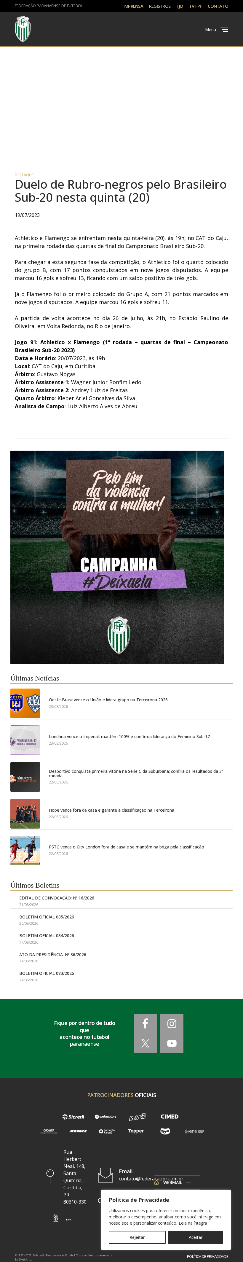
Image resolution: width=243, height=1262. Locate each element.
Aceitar (195, 1237)
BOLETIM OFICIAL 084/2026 (46, 935)
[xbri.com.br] (78, 1131)
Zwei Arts (25, 1259)
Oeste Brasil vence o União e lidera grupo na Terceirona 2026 (108, 699)
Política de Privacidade (207, 1256)
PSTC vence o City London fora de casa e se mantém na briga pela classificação (126, 847)
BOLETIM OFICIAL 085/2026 (46, 917)
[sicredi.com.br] (73, 1116)
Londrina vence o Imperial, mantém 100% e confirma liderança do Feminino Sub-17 (129, 736)
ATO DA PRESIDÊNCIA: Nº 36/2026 (52, 954)
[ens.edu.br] (194, 1131)
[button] (56, 1218)
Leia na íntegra (193, 1223)
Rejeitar (137, 1237)
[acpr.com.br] (49, 1131)
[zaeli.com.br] (165, 1131)
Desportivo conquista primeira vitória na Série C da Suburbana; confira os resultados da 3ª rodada (136, 773)
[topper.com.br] (136, 1131)
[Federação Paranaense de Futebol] (23, 29)
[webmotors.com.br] (105, 1116)
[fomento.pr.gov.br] (107, 1131)
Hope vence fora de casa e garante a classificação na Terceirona (111, 810)
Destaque (24, 175)
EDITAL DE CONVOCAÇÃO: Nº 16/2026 (56, 898)
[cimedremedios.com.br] (169, 1116)
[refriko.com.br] (137, 1116)
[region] (166, 1220)
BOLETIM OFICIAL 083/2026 (46, 973)
